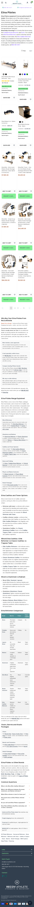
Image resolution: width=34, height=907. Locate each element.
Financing (11, 841)
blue (25, 74)
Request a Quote (9, 196)
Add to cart (7, 191)
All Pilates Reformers (6, 834)
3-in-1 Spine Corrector (12, 746)
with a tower (6, 429)
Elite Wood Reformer (9, 34)
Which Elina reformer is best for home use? (13, 794)
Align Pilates (4, 841)
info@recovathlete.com (25, 7)
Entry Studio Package (10, 753)
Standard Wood (15, 425)
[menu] (2, 3)
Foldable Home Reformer (10, 32)
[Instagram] (5, 876)
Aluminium (13, 591)
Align (18, 774)
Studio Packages (15, 838)
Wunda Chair (8, 733)
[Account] (27, 2)
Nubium (10, 440)
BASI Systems (24, 838)
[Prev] (2, 308)
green (27, 74)
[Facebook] (2, 876)
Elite (8, 580)
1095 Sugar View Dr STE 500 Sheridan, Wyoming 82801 (15, 867)
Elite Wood (5, 674)
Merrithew (24, 368)
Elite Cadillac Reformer (24, 36)
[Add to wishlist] (14, 97)
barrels (25, 746)
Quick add (6, 98)
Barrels (8, 838)
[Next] (29, 308)
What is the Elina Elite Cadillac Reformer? (13, 786)
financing (5, 392)
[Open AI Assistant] (30, 903)
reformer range (18, 370)
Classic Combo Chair (17, 733)
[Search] (6, 2)
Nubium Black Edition (19, 440)
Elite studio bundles (12, 485)
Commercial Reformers (19, 834)
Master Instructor (9, 474)
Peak (12, 774)
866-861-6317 (8, 7)
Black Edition (18, 600)
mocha (25, 122)
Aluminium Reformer (10, 436)
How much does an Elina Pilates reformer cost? (12, 798)
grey (4, 74)
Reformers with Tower (13, 836)
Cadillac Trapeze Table (10, 454)
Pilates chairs (7, 737)
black (6, 74)
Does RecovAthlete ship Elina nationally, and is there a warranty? (14, 806)
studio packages (8, 757)
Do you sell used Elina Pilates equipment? (13, 802)
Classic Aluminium (23, 436)
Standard (13, 580)
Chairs (3, 838)
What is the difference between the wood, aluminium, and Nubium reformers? (13, 790)
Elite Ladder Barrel (9, 744)
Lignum (23, 425)
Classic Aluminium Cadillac (11, 557)
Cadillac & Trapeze (24, 836)
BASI (20, 368)
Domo (23, 32)
